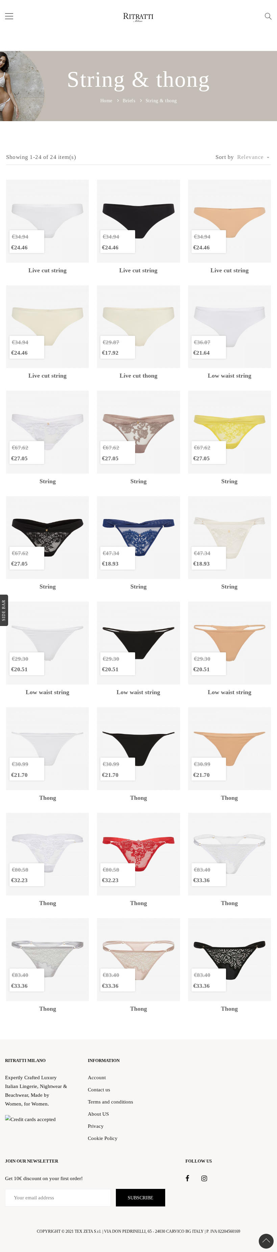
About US (98, 1114)
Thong (47, 798)
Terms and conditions (110, 1102)
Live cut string (47, 270)
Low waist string (229, 376)
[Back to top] (266, 1241)
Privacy (96, 1126)
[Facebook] (187, 1178)
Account (97, 1077)
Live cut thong (138, 376)
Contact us (99, 1089)
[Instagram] (204, 1178)
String (48, 481)
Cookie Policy (103, 1138)
